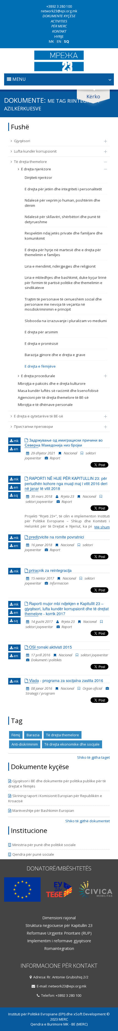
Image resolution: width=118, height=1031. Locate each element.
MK (51, 41)
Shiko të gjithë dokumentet (87, 820)
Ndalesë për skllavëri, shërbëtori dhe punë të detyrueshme (62, 219)
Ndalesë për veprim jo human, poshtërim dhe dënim (62, 203)
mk (16, 440)
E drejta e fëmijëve (40, 366)
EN (59, 41)
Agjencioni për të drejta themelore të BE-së (53, 397)
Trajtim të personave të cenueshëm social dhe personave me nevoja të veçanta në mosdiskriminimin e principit (63, 304)
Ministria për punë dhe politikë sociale (44, 844)
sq (15, 495)
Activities (59, 21)
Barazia (33, 734)
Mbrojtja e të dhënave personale (45, 404)
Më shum (102, 527)
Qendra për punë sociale (33, 854)
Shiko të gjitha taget (93, 757)
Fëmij (16, 734)
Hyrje (59, 36)
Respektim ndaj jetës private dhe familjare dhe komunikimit (64, 236)
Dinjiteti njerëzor (38, 177)
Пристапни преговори (33, 426)
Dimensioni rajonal (59, 917)
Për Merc (59, 26)
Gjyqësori (22, 140)
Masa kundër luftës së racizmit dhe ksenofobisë (58, 390)
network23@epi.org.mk (59, 11)
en (15, 448)
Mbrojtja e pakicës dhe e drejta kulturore (52, 383)
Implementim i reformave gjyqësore (59, 940)
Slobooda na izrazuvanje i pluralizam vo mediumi (66, 320)
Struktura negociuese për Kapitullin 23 (59, 925)
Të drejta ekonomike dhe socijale (72, 744)
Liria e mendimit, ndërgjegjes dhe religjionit (60, 266)
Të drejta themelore (30, 161)
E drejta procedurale (38, 375)
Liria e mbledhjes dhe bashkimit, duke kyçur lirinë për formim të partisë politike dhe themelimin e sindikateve (65, 282)
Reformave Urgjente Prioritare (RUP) (59, 933)
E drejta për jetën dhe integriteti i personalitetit (63, 189)
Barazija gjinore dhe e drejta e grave (55, 354)
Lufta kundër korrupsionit (35, 151)
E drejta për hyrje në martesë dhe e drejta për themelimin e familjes (63, 252)
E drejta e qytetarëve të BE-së (38, 416)
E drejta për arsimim (41, 332)
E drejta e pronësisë (41, 343)
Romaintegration (59, 948)
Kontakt (59, 31)
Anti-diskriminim (25, 744)
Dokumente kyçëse (59, 15)
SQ (66, 41)
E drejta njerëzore (36, 169)
